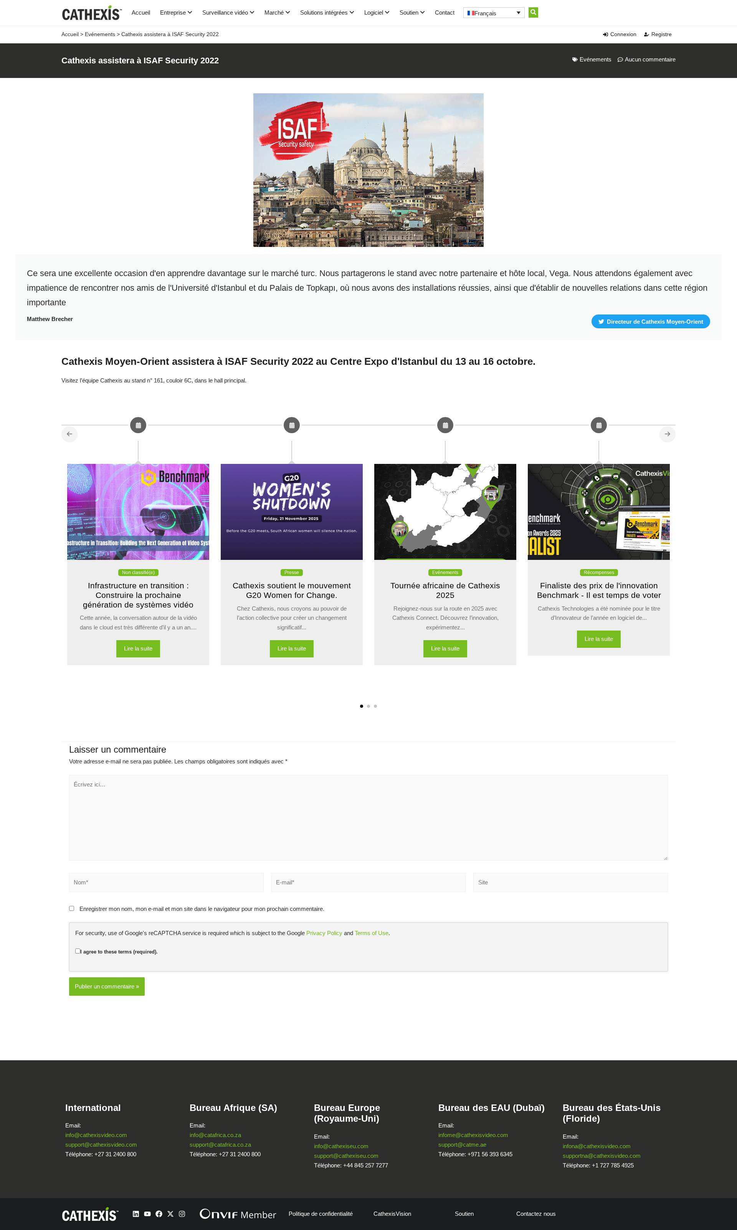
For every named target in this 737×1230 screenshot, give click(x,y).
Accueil (141, 12)
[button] (361, 706)
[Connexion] (605, 34)
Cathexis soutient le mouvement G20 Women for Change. (292, 590)
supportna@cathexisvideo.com (602, 1155)
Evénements (100, 34)
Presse (291, 572)
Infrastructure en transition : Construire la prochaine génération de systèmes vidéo (138, 595)
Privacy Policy (324, 933)
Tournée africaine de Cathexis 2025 (445, 590)
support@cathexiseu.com (346, 1155)
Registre (661, 34)
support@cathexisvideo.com (101, 1144)
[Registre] (646, 34)
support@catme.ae (462, 1144)
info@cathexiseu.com (341, 1146)
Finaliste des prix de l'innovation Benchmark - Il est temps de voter (599, 590)
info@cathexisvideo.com (96, 1135)
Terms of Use (371, 933)
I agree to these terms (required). (119, 952)
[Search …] (533, 12)
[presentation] (69, 434)
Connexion (623, 34)
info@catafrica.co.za (215, 1135)
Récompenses (599, 572)
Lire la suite (138, 648)
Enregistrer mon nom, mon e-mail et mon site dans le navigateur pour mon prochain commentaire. (201, 909)
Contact (444, 12)
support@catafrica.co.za (220, 1144)
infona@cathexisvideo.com (597, 1146)
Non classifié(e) (138, 572)
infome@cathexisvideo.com (473, 1135)
